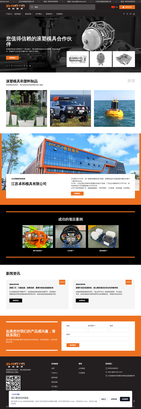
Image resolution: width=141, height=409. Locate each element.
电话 (111, 326)
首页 (53, 368)
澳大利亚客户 (37, 251)
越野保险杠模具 (70, 105)
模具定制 (28, 14)
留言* (68, 334)
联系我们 (60, 14)
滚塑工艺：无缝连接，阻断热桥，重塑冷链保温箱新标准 (31, 287)
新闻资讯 (49, 14)
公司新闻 (82, 368)
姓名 (68, 326)
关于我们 (39, 14)
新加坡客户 (103, 251)
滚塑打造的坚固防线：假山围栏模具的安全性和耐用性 (97, 287)
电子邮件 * (92, 326)
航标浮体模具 (114, 105)
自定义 (103, 399)
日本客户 (71, 251)
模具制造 (18, 14)
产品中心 (9, 14)
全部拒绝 (114, 399)
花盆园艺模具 (26, 105)
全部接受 (125, 399)
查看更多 (12, 58)
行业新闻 (82, 373)
